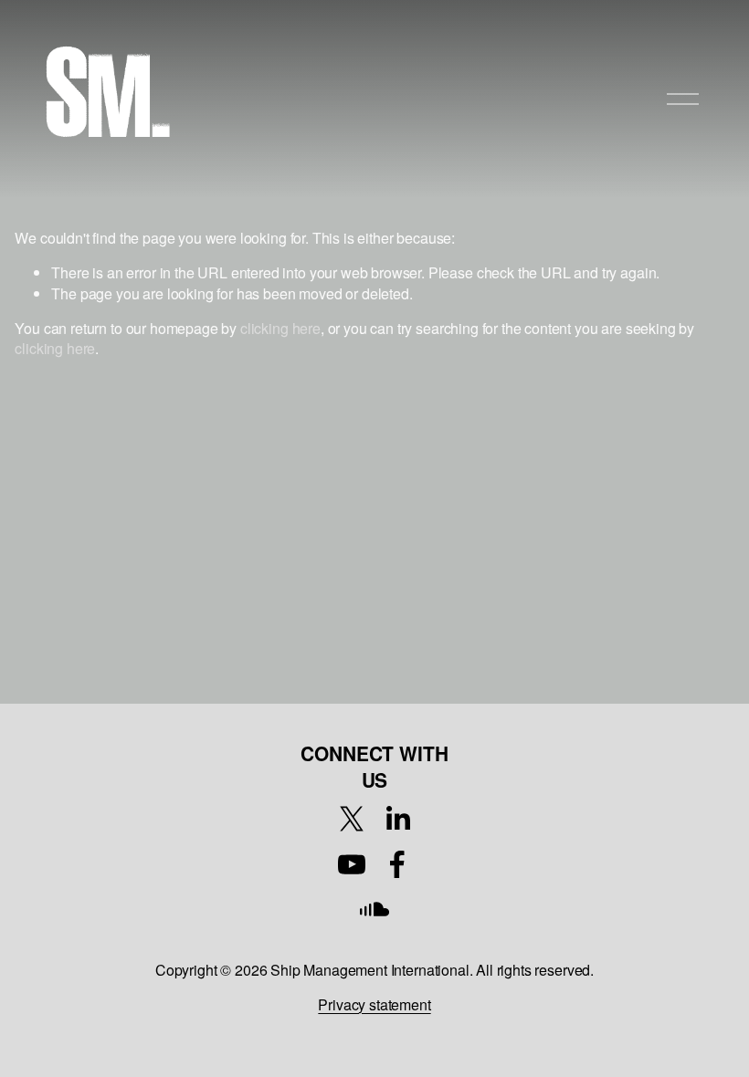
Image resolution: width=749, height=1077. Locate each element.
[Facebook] (397, 864)
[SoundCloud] (374, 910)
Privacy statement (374, 1005)
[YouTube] (351, 864)
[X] (351, 818)
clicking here (280, 328)
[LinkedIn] (397, 818)
